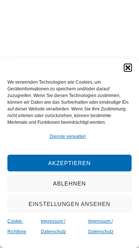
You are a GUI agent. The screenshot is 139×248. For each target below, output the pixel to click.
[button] (128, 67)
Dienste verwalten (68, 136)
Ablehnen (69, 183)
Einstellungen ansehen (69, 204)
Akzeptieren (69, 163)
